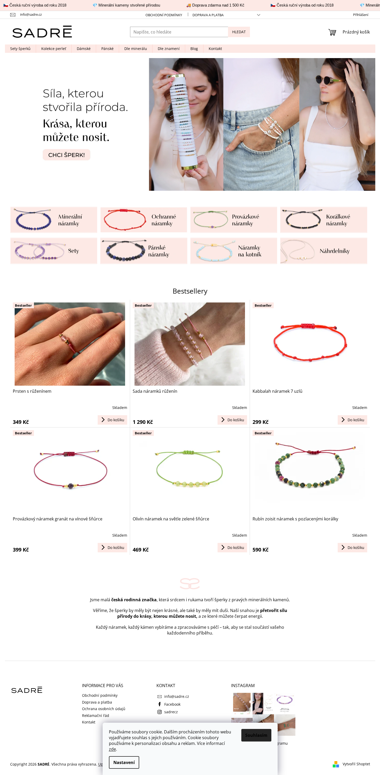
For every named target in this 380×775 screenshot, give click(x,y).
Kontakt (88, 722)
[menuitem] (20, 48)
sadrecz (171, 711)
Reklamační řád (95, 715)
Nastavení (124, 762)
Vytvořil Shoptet (356, 763)
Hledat (239, 31)
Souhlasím (256, 735)
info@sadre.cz (176, 696)
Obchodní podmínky (163, 15)
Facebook (172, 704)
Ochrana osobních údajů (103, 708)
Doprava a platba (208, 15)
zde (112, 749)
